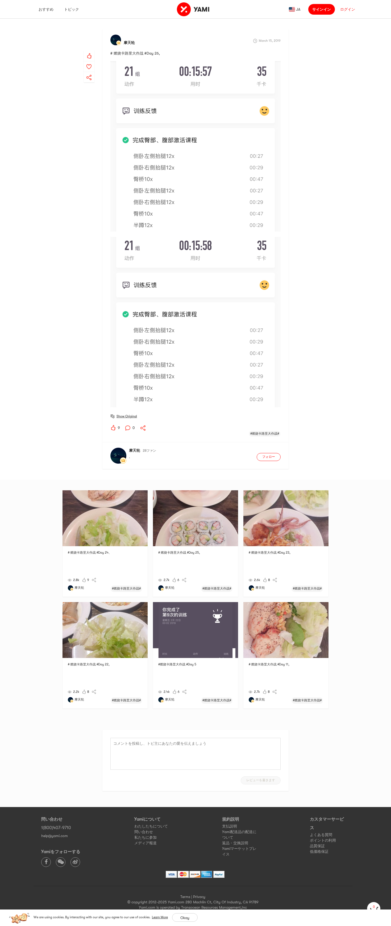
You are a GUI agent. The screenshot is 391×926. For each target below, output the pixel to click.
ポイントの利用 (323, 840)
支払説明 (229, 826)
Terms (185, 897)
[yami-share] (145, 425)
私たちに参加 (145, 837)
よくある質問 (321, 835)
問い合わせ (143, 832)
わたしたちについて (151, 826)
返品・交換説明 (235, 843)
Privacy (199, 897)
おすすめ (46, 9)
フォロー (268, 457)
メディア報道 (145, 843)
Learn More (160, 917)
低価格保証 (319, 851)
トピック (71, 9)
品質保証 (317, 846)
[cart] (373, 908)
